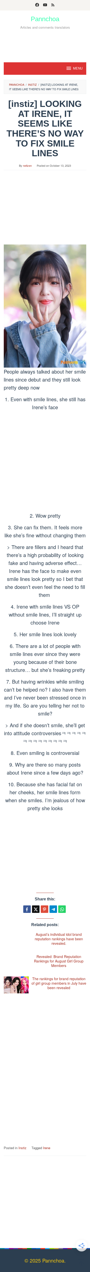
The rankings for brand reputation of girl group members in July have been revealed (59, 983)
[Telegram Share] (53, 909)
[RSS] (53, 5)
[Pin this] (44, 909)
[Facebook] (37, 5)
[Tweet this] (36, 909)
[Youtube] (45, 5)
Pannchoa (45, 19)
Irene (46, 1147)
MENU (77, 68)
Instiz (22, 1147)
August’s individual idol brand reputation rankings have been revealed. (59, 939)
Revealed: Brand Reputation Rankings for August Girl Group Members (59, 961)
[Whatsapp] (62, 909)
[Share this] (27, 909)
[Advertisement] (45, 44)
